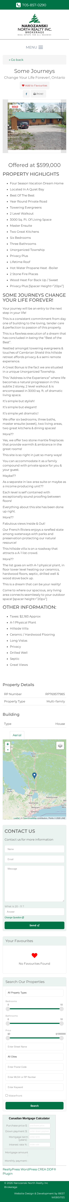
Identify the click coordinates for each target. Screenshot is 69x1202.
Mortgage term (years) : (18, 1138)
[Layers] (60, 745)
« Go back (16, 60)
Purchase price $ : (17, 1125)
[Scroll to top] (60, 1194)
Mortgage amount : (16, 1154)
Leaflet (16, 818)
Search (34, 1105)
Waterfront (15, 1095)
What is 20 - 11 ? (14, 906)
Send (33, 925)
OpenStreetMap (30, 818)
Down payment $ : (16, 1131)
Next (63, 126)
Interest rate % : (18, 1144)
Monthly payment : (16, 1160)
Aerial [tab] (17, 735)
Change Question (13, 917)
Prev (5, 126)
